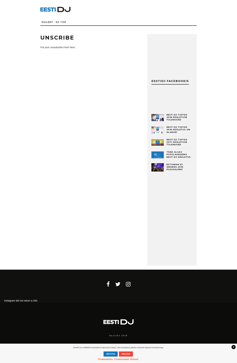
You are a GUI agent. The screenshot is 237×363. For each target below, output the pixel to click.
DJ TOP (61, 22)
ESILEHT (47, 22)
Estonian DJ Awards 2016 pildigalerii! (175, 167)
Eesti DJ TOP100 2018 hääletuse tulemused (177, 117)
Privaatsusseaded (121, 359)
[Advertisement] (135, 9)
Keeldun (126, 354)
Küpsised (134, 359)
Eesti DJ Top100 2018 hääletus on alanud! (178, 129)
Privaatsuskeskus (105, 359)
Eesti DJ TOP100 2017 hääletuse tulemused (177, 142)
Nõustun (110, 354)
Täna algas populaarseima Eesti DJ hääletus (179, 154)
